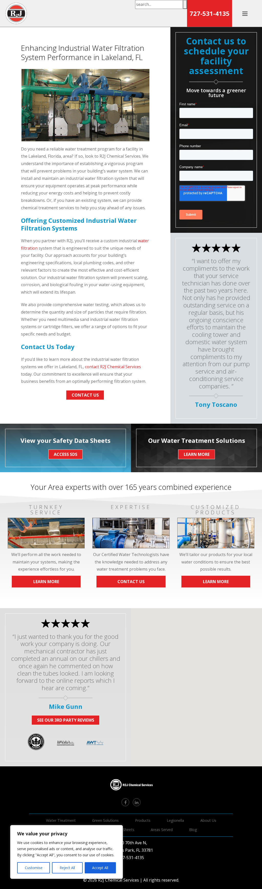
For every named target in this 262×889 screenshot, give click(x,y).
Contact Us (85, 395)
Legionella (175, 820)
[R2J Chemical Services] (16, 13)
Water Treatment (61, 820)
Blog (193, 829)
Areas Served (162, 829)
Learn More (46, 581)
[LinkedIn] (136, 802)
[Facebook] (125, 802)
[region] (66, 852)
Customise (33, 867)
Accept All (100, 867)
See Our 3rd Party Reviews (65, 720)
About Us (208, 820)
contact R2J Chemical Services (113, 367)
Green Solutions (105, 820)
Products (142, 820)
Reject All (67, 867)
